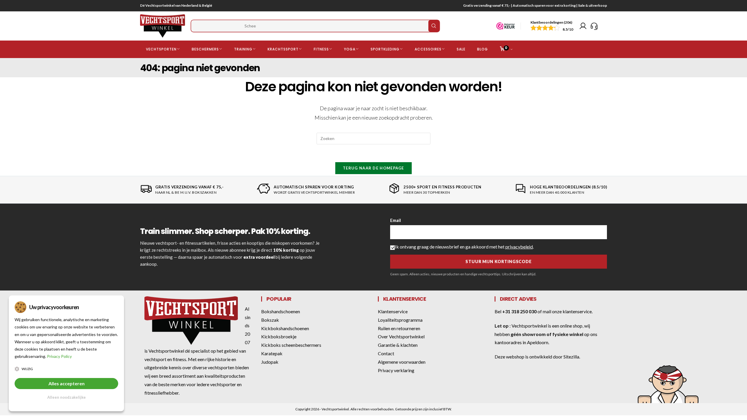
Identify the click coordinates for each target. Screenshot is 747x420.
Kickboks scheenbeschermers (291, 345)
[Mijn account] (583, 26)
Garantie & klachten (398, 345)
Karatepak (271, 353)
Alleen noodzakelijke (66, 397)
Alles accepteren (66, 383)
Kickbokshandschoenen (285, 328)
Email (395, 220)
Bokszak (270, 320)
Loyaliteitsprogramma (400, 320)
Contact (386, 353)
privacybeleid (519, 246)
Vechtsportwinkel (529, 325)
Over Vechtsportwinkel (401, 336)
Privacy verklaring (396, 370)
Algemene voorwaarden (401, 362)
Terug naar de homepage (373, 168)
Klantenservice (393, 311)
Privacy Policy (59, 356)
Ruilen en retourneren (399, 328)
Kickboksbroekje (278, 336)
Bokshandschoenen (280, 311)
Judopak (269, 362)
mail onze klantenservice (567, 311)
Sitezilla (571, 356)
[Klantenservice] (594, 26)
